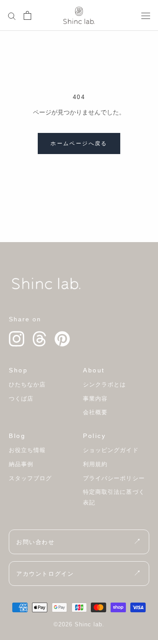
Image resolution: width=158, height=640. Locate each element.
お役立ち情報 (27, 450)
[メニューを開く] (145, 15)
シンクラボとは (104, 384)
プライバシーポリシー (114, 478)
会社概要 (95, 412)
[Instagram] (17, 339)
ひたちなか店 (27, 384)
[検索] (12, 15)
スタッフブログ (30, 478)
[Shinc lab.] (46, 283)
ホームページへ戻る (79, 143)
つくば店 (21, 398)
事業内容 (95, 398)
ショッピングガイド (111, 450)
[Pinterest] (62, 339)
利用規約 (95, 464)
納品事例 (21, 464)
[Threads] (39, 339)
